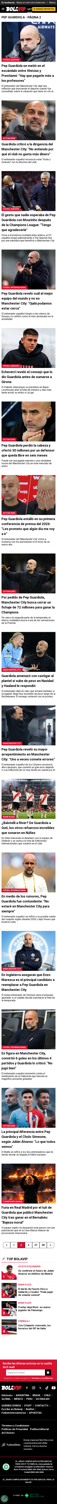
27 (36, 1245)
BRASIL (37, 1395)
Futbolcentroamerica (14, 1412)
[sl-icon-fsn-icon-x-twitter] (40, 1388)
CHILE (47, 1395)
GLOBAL (6, 1399)
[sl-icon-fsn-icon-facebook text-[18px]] (27, 1388)
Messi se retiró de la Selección (31, 2)
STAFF (28, 1405)
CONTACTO (41, 1405)
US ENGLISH (42, 1399)
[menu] (3, 9)
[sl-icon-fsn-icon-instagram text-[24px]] (33, 1388)
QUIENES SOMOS (11, 1405)
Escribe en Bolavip (12, 1409)
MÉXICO (18, 1399)
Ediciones (7, 1395)
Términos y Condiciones (42, 1378)
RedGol (30, 1409)
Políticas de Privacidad (15, 1429)
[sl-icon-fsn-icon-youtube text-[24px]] (53, 1388)
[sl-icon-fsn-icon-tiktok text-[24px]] (47, 1388)
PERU (29, 1399)
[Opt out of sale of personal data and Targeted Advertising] (4, 1498)
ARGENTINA (22, 1395)
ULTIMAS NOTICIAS (30, 11)
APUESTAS (35, 1412)
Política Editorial (39, 1429)
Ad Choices (8, 1432)
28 (43, 1245)
